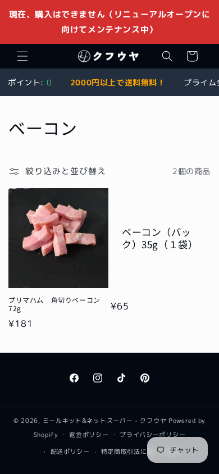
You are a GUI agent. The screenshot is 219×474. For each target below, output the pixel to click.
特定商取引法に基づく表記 (140, 451)
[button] (22, 56)
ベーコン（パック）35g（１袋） (160, 238)
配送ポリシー (70, 451)
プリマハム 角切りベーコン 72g (57, 304)
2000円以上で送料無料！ (118, 82)
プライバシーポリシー (152, 434)
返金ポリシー (88, 434)
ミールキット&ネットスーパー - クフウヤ (105, 420)
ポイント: (30, 82)
